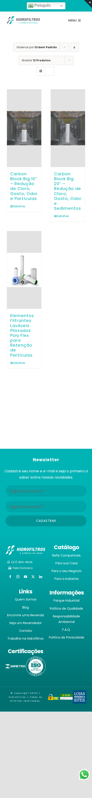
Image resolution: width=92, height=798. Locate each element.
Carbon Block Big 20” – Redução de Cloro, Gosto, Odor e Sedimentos (68, 191)
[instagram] (17, 576)
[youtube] (25, 576)
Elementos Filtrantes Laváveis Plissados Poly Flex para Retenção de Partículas (22, 335)
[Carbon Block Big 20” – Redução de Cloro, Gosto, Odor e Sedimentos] (68, 128)
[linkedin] (40, 576)
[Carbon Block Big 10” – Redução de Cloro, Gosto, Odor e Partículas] (24, 128)
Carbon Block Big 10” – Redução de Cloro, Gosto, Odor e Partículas (24, 186)
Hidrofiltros (17, 697)
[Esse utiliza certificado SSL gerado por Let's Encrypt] (53, 696)
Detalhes (18, 206)
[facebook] (10, 576)
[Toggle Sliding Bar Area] (88, 4)
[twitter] (33, 576)
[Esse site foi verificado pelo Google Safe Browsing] (66, 696)
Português (42, 5)
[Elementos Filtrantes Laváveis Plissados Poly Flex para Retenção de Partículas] (24, 270)
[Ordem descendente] (74, 47)
